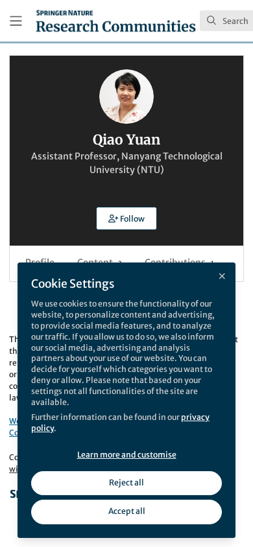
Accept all (126, 511)
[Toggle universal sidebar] (16, 21)
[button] (126, 218)
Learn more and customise (126, 455)
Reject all (126, 482)
